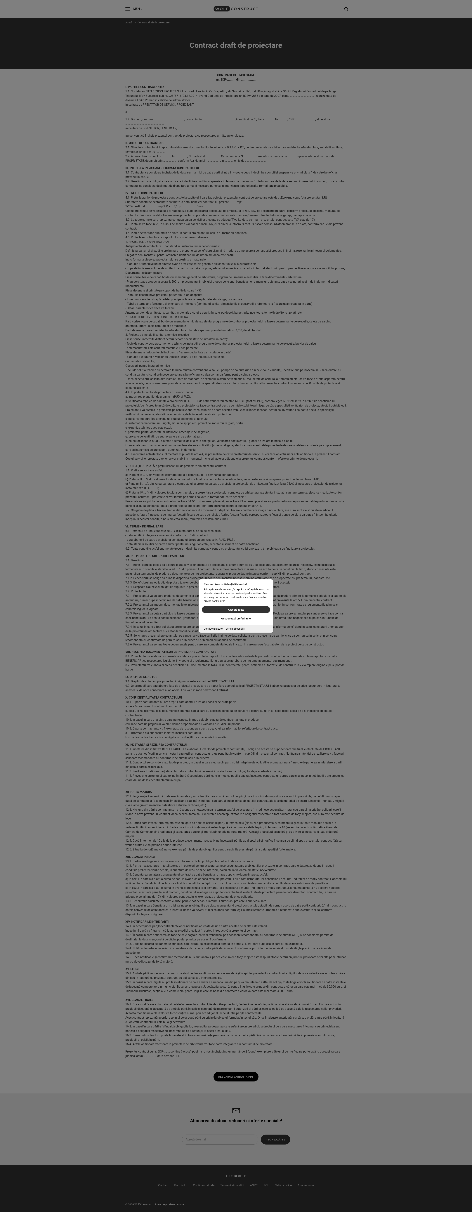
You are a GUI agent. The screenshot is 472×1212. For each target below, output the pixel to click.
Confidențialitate (213, 628)
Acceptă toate (236, 609)
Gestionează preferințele (236, 618)
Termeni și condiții (234, 628)
